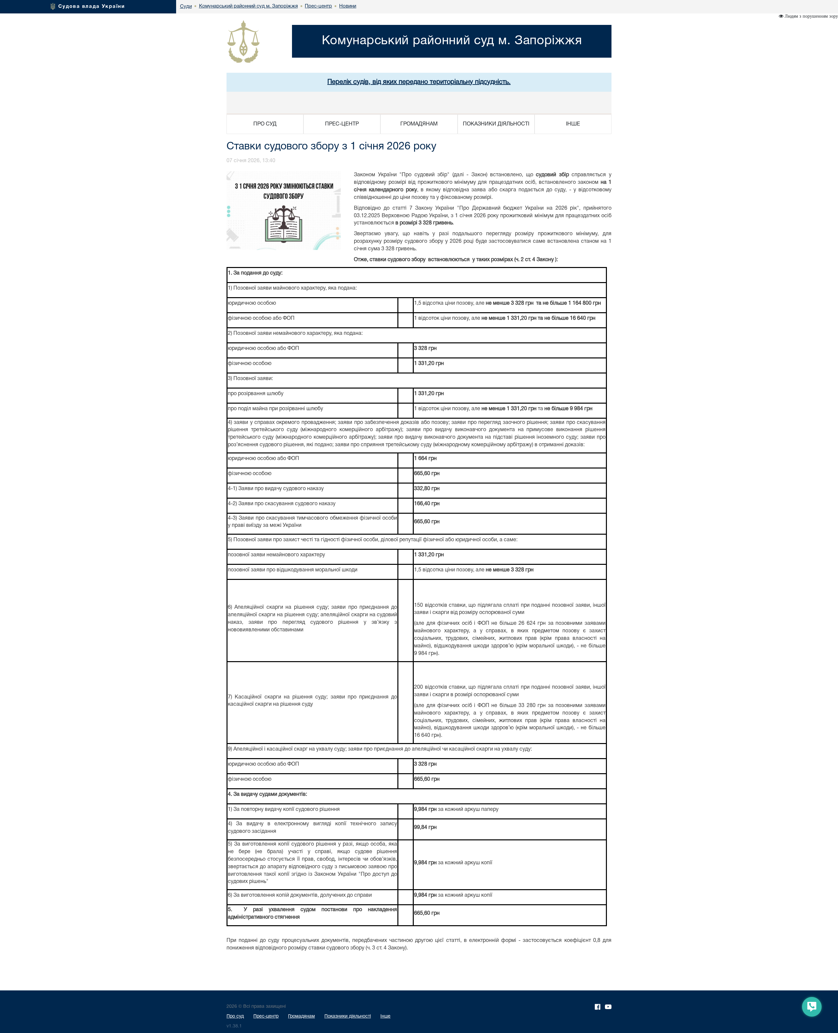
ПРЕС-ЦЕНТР (342, 124)
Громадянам (301, 1016)
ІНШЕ (573, 124)
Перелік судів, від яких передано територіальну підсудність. (419, 82)
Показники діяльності (347, 1016)
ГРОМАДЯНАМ (419, 124)
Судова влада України (91, 6)
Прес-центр (266, 1016)
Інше (385, 1016)
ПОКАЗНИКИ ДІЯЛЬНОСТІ (496, 124)
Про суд (235, 1016)
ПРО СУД (265, 124)
